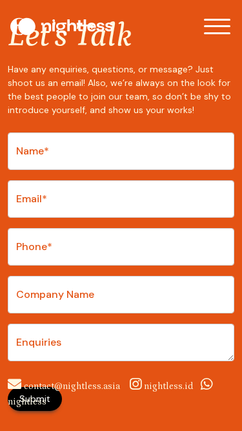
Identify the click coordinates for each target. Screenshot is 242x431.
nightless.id (168, 386)
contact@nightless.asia (72, 386)
